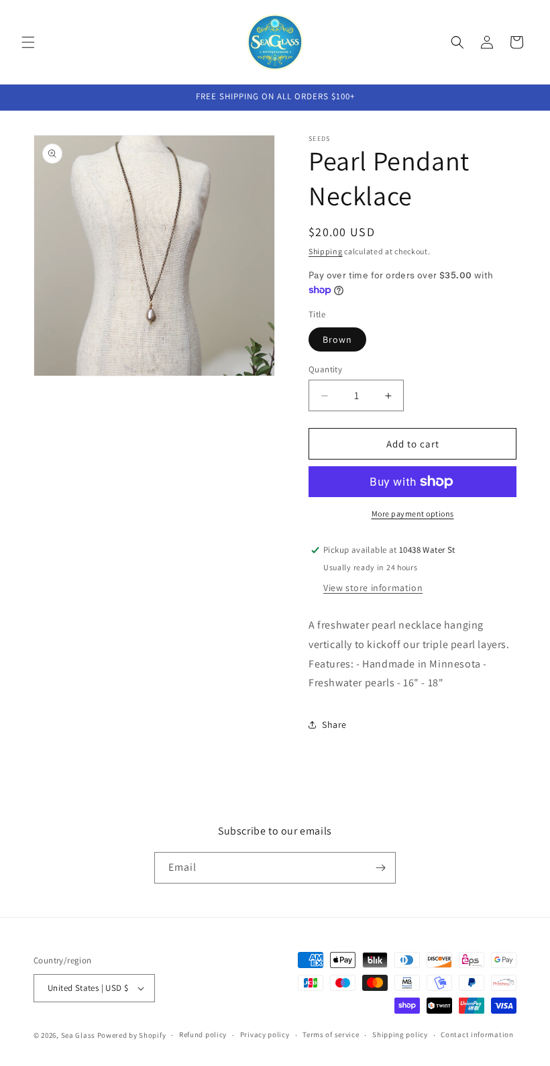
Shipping (326, 251)
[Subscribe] (380, 868)
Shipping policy (400, 1034)
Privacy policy (265, 1034)
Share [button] (334, 724)
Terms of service (330, 1034)
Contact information (477, 1034)
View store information (373, 588)
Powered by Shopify (131, 1035)
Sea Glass (78, 1035)
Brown (337, 339)
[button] (28, 42)
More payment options (413, 514)
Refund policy (203, 1034)
